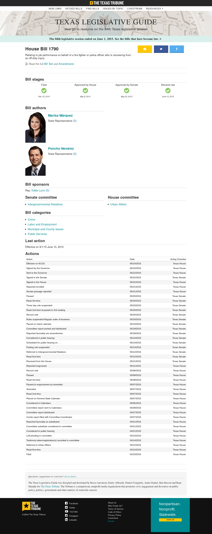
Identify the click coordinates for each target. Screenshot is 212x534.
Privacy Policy (114, 515)
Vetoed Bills (73, 8)
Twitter (72, 508)
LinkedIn (73, 520)
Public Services (37, 234)
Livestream (134, 8)
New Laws (55, 8)
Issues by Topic (113, 8)
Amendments (66, 64)
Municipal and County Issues (45, 229)
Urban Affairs (118, 204)
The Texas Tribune (50, 486)
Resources (154, 8)
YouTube (74, 512)
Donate (111, 521)
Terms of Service (115, 509)
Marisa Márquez (60, 115)
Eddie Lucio (40, 190)
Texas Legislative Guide (106, 21)
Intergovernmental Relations (45, 204)
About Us (112, 503)
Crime (31, 219)
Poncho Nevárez (61, 148)
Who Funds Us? (115, 506)
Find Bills (92, 8)
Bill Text (48, 64)
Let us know (70, 476)
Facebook (73, 503)
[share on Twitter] (161, 49)
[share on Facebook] (177, 49)
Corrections (113, 518)
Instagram (73, 516)
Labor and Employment (42, 224)
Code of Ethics (114, 512)
